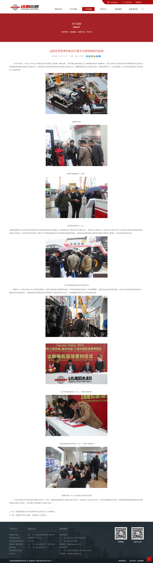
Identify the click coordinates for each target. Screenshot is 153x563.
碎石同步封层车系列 (16, 541)
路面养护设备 (14, 535)
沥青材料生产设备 (15, 550)
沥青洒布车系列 (14, 538)
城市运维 (12, 547)
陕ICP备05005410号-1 (44, 561)
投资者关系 (133, 9)
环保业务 (12, 553)
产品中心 (103, 9)
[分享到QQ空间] (89, 56)
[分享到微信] (92, 56)
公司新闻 (88, 9)
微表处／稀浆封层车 (16, 544)
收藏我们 (139, 2)
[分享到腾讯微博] (97, 56)
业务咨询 (128, 2)
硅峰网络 (140, 561)
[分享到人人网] (100, 56)
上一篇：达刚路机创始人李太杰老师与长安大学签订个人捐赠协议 (32, 511)
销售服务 (118, 9)
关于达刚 (73, 9)
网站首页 (58, 9)
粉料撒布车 (122, 561)
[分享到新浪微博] (95, 56)
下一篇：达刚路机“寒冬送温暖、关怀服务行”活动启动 (27, 515)
